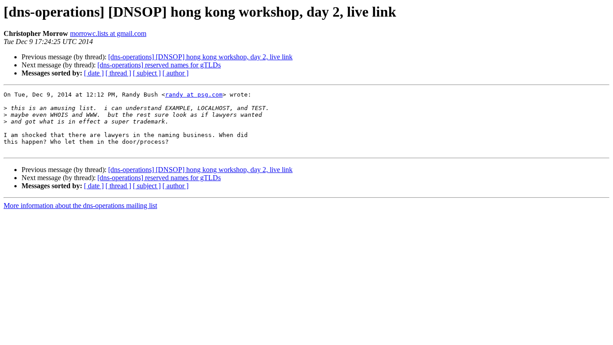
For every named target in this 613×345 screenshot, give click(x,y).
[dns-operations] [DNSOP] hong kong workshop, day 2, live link (200, 57)
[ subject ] (147, 73)
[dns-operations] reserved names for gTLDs (159, 65)
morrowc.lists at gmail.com (108, 33)
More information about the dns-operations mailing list (80, 205)
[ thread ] (118, 73)
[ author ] (175, 73)
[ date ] (94, 73)
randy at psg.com (194, 94)
